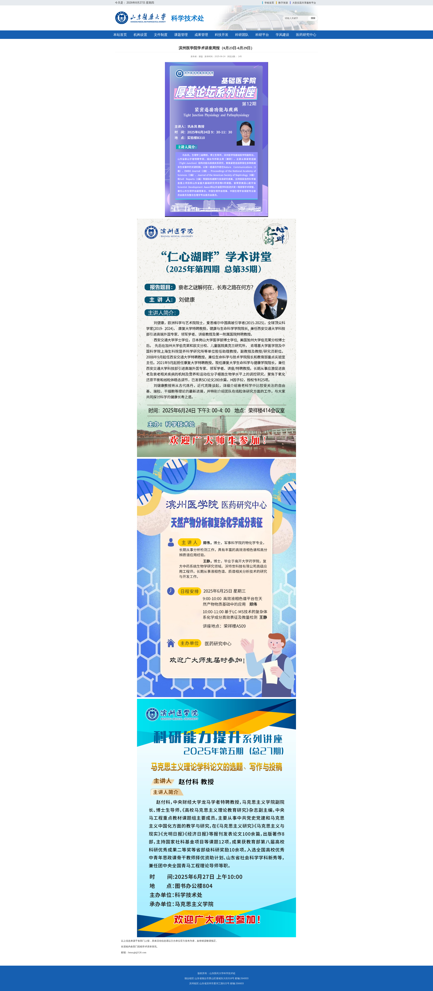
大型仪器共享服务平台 (304, 2)
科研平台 (262, 35)
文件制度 (160, 35)
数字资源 (283, 2)
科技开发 (221, 35)
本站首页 (120, 35)
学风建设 (282, 35)
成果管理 (201, 35)
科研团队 (242, 35)
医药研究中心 (306, 35)
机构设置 (140, 35)
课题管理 (181, 35)
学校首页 (269, 2)
